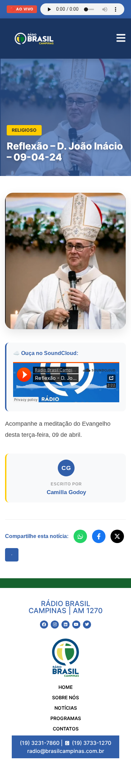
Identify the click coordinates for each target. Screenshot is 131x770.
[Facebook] (98, 536)
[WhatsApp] (80, 536)
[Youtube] (76, 624)
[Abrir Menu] (121, 39)
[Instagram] (55, 624)
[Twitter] (87, 624)
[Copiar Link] (11, 554)
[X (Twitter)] (117, 536)
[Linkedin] (65, 624)
